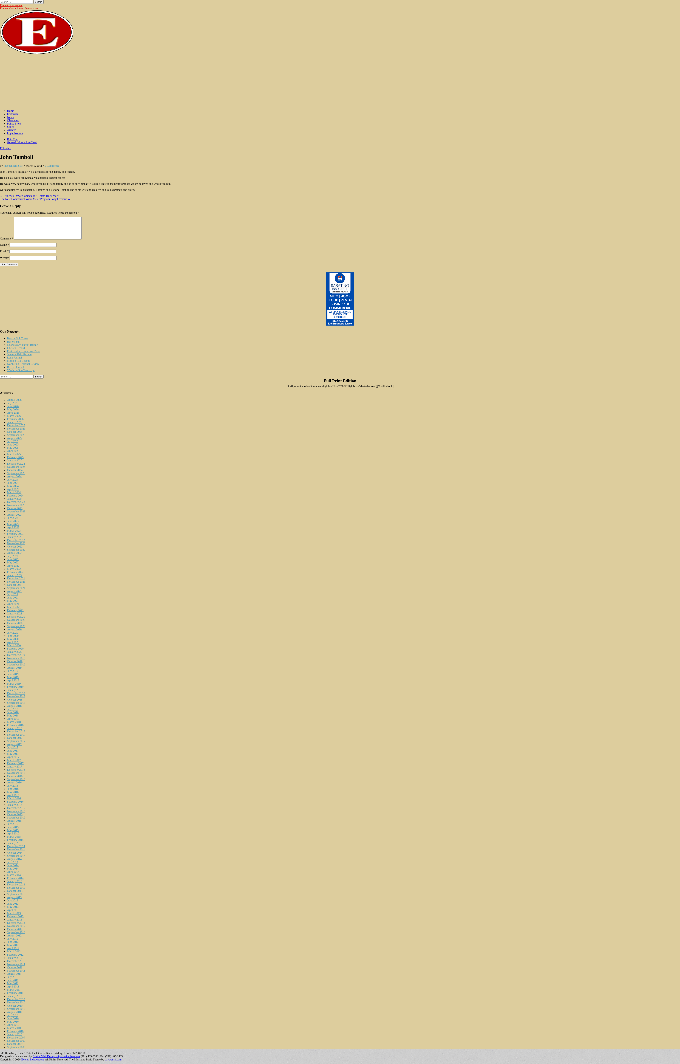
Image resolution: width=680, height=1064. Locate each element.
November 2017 (16, 734)
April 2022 (13, 565)
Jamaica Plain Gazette (19, 354)
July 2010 (12, 1015)
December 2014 (16, 846)
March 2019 (14, 683)
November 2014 (16, 849)
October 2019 (14, 661)
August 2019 (14, 667)
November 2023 (16, 505)
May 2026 (13, 409)
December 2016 (16, 769)
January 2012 (14, 957)
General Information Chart (22, 142)
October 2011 (14, 967)
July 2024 (12, 479)
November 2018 (16, 696)
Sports (10, 126)
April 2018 (13, 718)
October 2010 (14, 1005)
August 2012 (14, 935)
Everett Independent (11, 5)
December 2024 (16, 463)
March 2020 (14, 645)
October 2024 (14, 470)
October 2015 (14, 814)
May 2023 (13, 524)
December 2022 (16, 540)
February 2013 (15, 916)
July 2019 (12, 670)
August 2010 (14, 1012)
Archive (11, 129)
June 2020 (13, 635)
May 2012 (13, 945)
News (10, 117)
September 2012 (16, 932)
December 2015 (16, 807)
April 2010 (13, 1024)
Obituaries (13, 120)
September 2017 (16, 741)
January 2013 (14, 919)
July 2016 (12, 785)
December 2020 (16, 616)
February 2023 (15, 533)
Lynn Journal (14, 357)
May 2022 (13, 562)
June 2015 (13, 827)
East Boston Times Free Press (23, 351)
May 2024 (13, 485)
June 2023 (13, 521)
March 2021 (14, 607)
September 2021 (16, 587)
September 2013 (16, 894)
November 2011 (16, 964)
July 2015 (12, 823)
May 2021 (13, 600)
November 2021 (16, 581)
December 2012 (16, 922)
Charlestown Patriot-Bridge (22, 344)
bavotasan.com (113, 1059)
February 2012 (15, 954)
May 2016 (13, 792)
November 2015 (16, 811)
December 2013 (16, 884)
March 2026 (14, 415)
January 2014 (14, 881)
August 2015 (14, 820)
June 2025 (13, 444)
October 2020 (14, 623)
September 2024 (16, 473)
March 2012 (14, 951)
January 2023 (14, 536)
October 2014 (14, 852)
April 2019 (13, 680)
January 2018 (14, 728)
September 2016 (16, 779)
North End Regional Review (23, 363)
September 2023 (16, 511)
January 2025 (14, 460)
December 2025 (16, 425)
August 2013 (14, 897)
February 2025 (15, 457)
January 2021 (14, 613)
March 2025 (14, 454)
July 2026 (12, 403)
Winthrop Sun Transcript (21, 370)
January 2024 (14, 498)
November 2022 (16, 543)
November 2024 (16, 466)
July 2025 (12, 441)
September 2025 (16, 434)
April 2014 (13, 871)
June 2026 (13, 406)
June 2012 (13, 941)
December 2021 (16, 578)
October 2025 (14, 431)
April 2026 (13, 412)
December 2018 (16, 693)
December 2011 (16, 961)
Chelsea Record (16, 347)
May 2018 (13, 715)
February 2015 (15, 839)
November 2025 (16, 428)
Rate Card (12, 139)
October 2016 (14, 776)
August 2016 (14, 782)
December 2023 (16, 501)
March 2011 (14, 989)
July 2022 (12, 556)
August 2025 (14, 438)
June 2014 (13, 865)
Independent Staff (13, 165)
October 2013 (14, 890)
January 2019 (14, 690)
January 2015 (14, 843)
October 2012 (14, 929)
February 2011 (15, 992)
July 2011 (12, 976)
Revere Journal (15, 367)
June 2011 (12, 980)
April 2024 (13, 489)
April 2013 (13, 909)
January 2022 (14, 575)
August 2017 (14, 744)
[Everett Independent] (37, 53)
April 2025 (13, 450)
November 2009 (16, 1040)
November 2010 (16, 1002)
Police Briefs (14, 123)
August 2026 (14, 399)
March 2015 (14, 836)
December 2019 (16, 654)
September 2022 (16, 549)
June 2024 (13, 482)
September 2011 (16, 970)
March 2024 (14, 492)
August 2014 (14, 858)
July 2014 (12, 862)
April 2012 (13, 948)
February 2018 (15, 725)
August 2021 (14, 591)
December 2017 (16, 731)
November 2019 (16, 658)
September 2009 (16, 1047)
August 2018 (14, 705)
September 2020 (16, 626)
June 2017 (13, 750)
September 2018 (16, 702)
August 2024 (14, 476)
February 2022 (15, 572)
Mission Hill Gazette (18, 360)
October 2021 (14, 584)
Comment (6, 238)
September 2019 (16, 664)
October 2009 (14, 1043)
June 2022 (13, 559)
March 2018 (14, 721)
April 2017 (13, 756)
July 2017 (12, 747)
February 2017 (15, 763)
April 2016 (13, 795)
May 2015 (13, 830)
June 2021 (13, 597)
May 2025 (13, 447)
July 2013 (12, 900)
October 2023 (14, 508)
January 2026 (14, 422)
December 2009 (16, 1037)
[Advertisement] (340, 81)
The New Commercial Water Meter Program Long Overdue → (35, 199)
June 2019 (13, 674)
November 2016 (16, 772)
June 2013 (13, 903)
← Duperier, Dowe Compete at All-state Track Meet (29, 195)
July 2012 (12, 938)
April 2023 (13, 527)
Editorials (12, 113)
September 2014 (16, 855)
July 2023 (12, 517)
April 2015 (13, 833)
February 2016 (15, 801)
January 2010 (14, 1034)
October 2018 (14, 699)
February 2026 (15, 418)
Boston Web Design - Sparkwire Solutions (56, 1056)
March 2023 (14, 530)
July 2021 (12, 594)
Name (4, 244)
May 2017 (13, 753)
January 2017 (14, 766)
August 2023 (14, 514)
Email (4, 251)
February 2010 (15, 1031)
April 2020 (13, 642)
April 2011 (13, 986)
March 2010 (14, 1027)
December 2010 (16, 999)
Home (10, 110)
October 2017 (14, 737)
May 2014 (13, 868)
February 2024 (15, 495)
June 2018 (13, 712)
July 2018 (12, 709)
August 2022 (14, 552)
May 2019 (13, 677)
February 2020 (15, 648)
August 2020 (14, 629)
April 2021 (13, 603)
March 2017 (14, 760)
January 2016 (14, 804)
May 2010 (13, 1021)
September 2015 (16, 817)
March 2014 (14, 874)
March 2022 (14, 568)
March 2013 (14, 913)
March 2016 (14, 798)
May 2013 (13, 906)
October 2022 (14, 546)
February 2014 (15, 878)
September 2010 (16, 1008)
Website (4, 257)
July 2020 (12, 632)
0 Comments (52, 165)
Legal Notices (15, 133)
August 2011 (14, 973)
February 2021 (15, 610)
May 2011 (12, 983)
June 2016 (13, 788)
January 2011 (14, 996)
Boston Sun (13, 341)
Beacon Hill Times (17, 338)
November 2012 (16, 925)
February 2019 (15, 686)
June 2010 (13, 1018)
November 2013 (16, 887)
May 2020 (13, 638)
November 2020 (16, 619)
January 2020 (14, 651)
